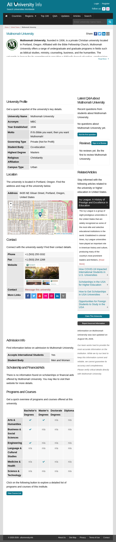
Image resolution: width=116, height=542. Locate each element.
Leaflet (58, 233)
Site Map (72, 537)
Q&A (55, 16)
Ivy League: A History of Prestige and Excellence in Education (93, 202)
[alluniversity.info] (24, 6)
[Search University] (110, 22)
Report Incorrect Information (93, 323)
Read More (102, 59)
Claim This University (93, 316)
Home (7, 27)
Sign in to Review (99, 143)
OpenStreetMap (67, 233)
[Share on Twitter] (99, 33)
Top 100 (45, 16)
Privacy (83, 537)
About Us (62, 537)
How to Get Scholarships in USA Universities (92, 293)
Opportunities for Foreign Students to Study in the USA (92, 304)
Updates (65, 16)
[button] (40, 215)
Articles (77, 16)
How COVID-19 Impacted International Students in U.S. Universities (93, 272)
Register (106, 3)
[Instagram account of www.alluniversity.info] (108, 9)
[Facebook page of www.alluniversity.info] (103, 9)
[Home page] (6, 16)
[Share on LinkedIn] (103, 33)
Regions (29, 16)
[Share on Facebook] (95, 33)
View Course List (14, 493)
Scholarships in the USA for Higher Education (92, 283)
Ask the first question (87, 134)
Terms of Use (94, 537)
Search (87, 16)
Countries (16, 16)
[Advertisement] (40, 79)
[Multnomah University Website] (42, 284)
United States (15, 27)
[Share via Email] (108, 33)
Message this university (38, 289)
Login (96, 3)
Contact (106, 537)
